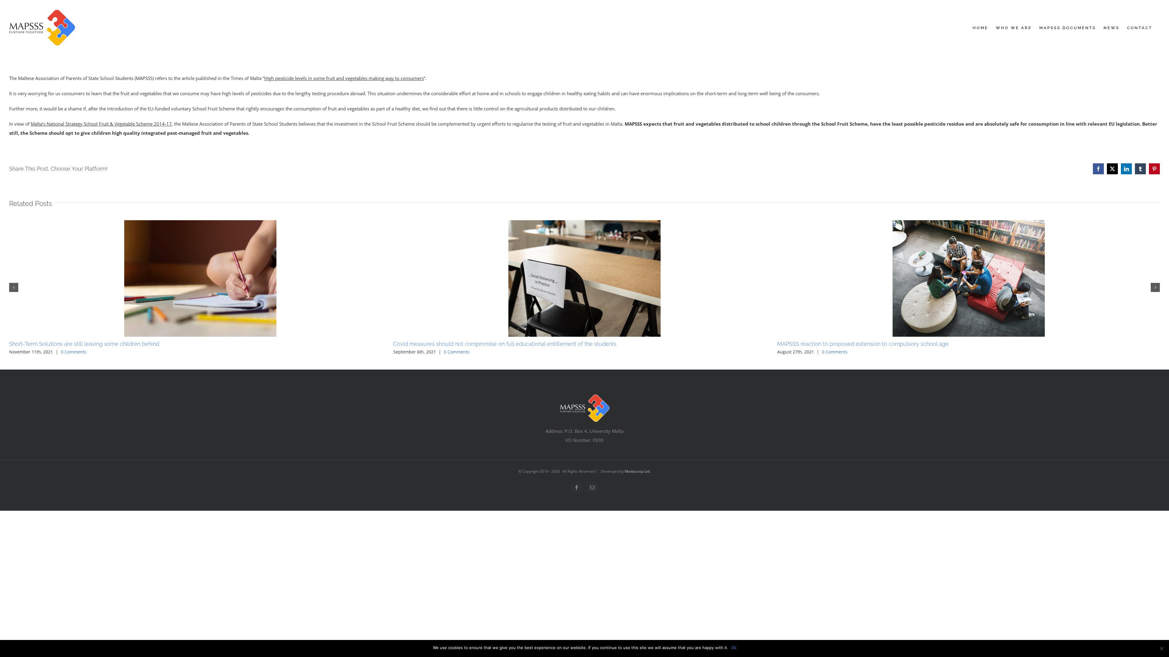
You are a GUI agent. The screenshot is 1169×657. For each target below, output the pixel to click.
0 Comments (73, 352)
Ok (733, 647)
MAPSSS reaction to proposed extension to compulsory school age (863, 344)
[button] (13, 287)
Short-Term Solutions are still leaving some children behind (84, 344)
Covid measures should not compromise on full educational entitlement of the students (504, 344)
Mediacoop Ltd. (638, 471)
